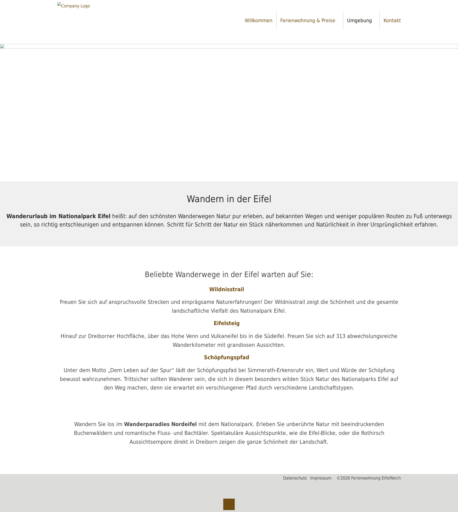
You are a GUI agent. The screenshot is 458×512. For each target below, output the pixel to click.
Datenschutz (295, 478)
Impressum (321, 478)
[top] (229, 504)
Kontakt (392, 20)
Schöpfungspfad (226, 357)
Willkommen (258, 20)
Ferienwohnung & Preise (307, 20)
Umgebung (359, 20)
